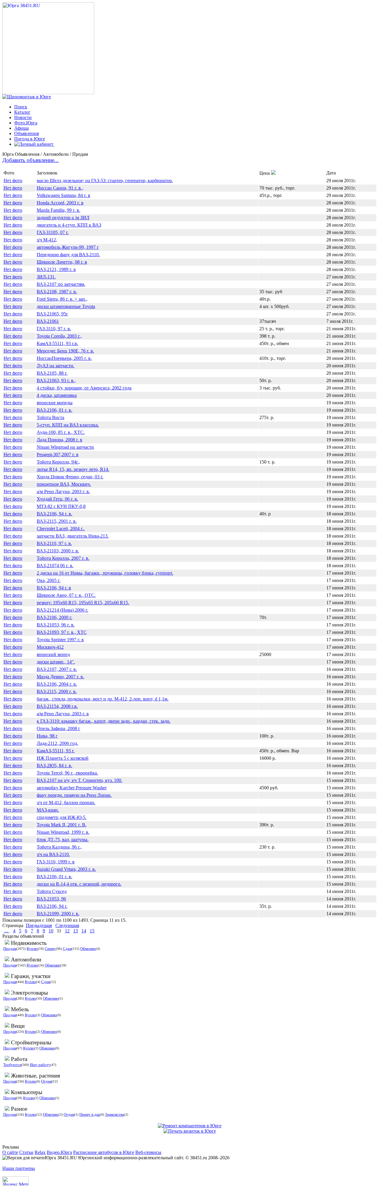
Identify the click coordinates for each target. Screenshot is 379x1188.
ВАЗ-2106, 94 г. (52, 906)
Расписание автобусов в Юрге (103, 1152)
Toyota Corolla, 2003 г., (59, 336)
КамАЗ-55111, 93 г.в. (57, 343)
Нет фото (13, 180)
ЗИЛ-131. (46, 276)
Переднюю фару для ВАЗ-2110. (68, 254)
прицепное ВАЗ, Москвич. (64, 484)
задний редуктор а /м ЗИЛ (63, 217)
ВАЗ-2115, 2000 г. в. (57, 691)
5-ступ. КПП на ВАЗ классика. (68, 424)
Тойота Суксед (52, 891)
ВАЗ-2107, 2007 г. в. (57, 669)
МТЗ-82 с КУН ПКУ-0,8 (61, 506)
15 (92, 930)
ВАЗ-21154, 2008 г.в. (57, 706)
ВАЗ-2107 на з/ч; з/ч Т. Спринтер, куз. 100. (79, 780)
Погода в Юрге (29, 138)
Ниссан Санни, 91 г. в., (60, 187)
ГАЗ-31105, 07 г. (53, 232)
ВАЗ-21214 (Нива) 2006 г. (62, 610)
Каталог (22, 112)
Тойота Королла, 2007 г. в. (63, 558)
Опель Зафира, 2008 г (58, 728)
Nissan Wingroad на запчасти (65, 447)
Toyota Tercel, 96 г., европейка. (67, 772)
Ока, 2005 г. (48, 580)
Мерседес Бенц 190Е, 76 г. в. (65, 350)
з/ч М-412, (47, 239)
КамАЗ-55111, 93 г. (56, 750)
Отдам (46, 1081)
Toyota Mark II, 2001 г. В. (61, 824)
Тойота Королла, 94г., (58, 461)
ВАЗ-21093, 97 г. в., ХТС (62, 632)
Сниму (50, 948)
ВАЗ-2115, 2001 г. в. (57, 521)
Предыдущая (39, 925)
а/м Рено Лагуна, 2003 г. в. (63, 491)
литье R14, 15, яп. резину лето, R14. (73, 469)
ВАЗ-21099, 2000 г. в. (58, 913)
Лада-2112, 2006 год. (57, 743)
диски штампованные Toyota (66, 306)
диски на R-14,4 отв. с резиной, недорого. (79, 883)
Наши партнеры (18, 1168)
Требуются (12, 1064)
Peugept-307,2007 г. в (57, 454)
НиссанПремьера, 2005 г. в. (64, 358)
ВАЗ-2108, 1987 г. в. (57, 291)
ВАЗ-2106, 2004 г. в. (57, 684)
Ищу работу (40, 1064)
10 (51, 930)
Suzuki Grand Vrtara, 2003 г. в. (66, 869)
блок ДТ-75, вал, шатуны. (63, 839)
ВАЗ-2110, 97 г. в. (54, 543)
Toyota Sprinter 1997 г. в (60, 639)
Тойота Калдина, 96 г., (59, 846)
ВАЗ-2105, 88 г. (52, 373)
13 (75, 930)
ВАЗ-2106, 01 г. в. (54, 410)
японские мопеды (55, 402)
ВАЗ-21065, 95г (52, 313)
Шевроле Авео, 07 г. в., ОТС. (66, 595)
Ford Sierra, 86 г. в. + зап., (62, 299)
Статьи (26, 1152)
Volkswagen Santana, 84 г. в (63, 195)
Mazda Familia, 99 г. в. (58, 210)
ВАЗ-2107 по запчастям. (61, 284)
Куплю (32, 948)
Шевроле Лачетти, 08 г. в (62, 261)
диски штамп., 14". (56, 661)
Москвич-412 (50, 647)
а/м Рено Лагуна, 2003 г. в (63, 713)
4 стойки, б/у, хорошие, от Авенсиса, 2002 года (84, 387)
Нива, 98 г (47, 735)
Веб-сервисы (148, 1152)
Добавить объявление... (30, 160)
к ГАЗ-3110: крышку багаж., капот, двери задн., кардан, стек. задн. (104, 721)
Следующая (67, 925)
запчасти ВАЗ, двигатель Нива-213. (73, 535)
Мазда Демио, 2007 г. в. (60, 676)
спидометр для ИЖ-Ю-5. (61, 817)
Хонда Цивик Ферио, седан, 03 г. (70, 476)
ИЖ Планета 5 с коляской (63, 758)
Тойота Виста (50, 417)
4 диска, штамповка (57, 395)
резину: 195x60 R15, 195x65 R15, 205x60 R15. (83, 602)
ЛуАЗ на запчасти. (55, 365)
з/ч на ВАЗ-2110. (53, 854)
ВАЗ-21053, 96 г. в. (56, 624)
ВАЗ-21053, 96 (51, 898)
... (6, 930)
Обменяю (88, 948)
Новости (23, 117)
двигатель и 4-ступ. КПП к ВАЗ (69, 224)
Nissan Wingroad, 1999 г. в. (63, 832)
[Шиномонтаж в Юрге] (26, 96)
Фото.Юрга (25, 122)
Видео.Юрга (59, 1152)
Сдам (67, 948)
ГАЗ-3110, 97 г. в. (54, 328)
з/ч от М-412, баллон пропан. (66, 802)
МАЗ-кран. (48, 809)
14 (83, 930)
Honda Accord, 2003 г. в (60, 202)
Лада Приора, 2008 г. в (59, 439)
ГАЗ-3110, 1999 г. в (56, 861)
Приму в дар (89, 1114)
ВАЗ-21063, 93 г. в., (56, 380)
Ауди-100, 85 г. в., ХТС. (61, 432)
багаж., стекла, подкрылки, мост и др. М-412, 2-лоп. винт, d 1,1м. (102, 698)
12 (67, 930)
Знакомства (114, 1114)
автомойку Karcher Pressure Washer (72, 787)
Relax (40, 1152)
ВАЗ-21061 (48, 321)
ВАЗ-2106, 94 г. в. (54, 513)
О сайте (10, 1152)
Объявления (26, 133)
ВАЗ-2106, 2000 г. (54, 617)
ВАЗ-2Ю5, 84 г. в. (54, 765)
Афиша (21, 128)
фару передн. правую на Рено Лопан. (74, 795)
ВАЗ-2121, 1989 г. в (56, 269)
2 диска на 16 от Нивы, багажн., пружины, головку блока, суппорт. (105, 572)
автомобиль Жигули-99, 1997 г (68, 247)
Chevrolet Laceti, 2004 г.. (61, 528)
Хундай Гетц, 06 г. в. (57, 498)
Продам (9, 948)
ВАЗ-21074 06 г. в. (55, 565)
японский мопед (53, 654)
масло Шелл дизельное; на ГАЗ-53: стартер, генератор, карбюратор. (105, 180)
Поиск (20, 106)
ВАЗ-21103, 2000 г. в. (58, 550)
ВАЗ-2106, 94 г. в (54, 587)
